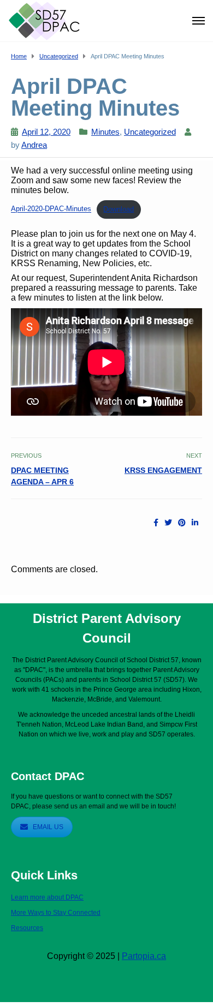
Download (118, 209)
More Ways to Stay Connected (55, 912)
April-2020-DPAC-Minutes (51, 209)
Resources (27, 928)
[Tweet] (168, 522)
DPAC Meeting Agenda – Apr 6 (42, 476)
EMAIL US (48, 827)
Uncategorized (150, 131)
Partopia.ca (144, 956)
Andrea (34, 144)
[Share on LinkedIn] (195, 522)
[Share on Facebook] (155, 522)
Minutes (105, 131)
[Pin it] (182, 522)
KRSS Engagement (163, 470)
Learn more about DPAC (47, 897)
